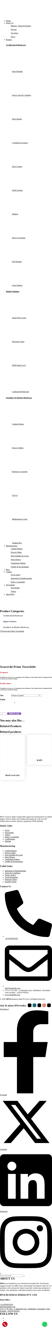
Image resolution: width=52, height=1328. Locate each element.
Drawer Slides (16, 552)
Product (9, 40)
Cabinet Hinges (17, 549)
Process (14, 29)
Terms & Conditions (12, 873)
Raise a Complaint (18, 582)
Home (8, 21)
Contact (9, 572)
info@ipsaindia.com (7, 1307)
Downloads (10, 585)
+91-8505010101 (6, 1305)
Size (1, 695)
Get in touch (15, 575)
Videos (13, 591)
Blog (8, 570)
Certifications (10, 839)
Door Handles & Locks (20, 556)
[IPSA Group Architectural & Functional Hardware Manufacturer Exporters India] (27, 5)
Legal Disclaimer (11, 877)
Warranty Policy (11, 879)
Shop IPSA (10, 594)
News (13, 37)
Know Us (9, 23)
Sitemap (8, 841)
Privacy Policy (10, 875)
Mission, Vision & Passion (21, 26)
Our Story (14, 33)
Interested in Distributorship (21, 578)
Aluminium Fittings (18, 563)
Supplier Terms (10, 882)
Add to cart (14, 713)
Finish (2, 700)
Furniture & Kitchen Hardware (19, 398)
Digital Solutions (12, 291)
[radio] (34, 702)
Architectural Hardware (16, 45)
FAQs (7, 830)
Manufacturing (11, 546)
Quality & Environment (20, 567)
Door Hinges (16, 560)
